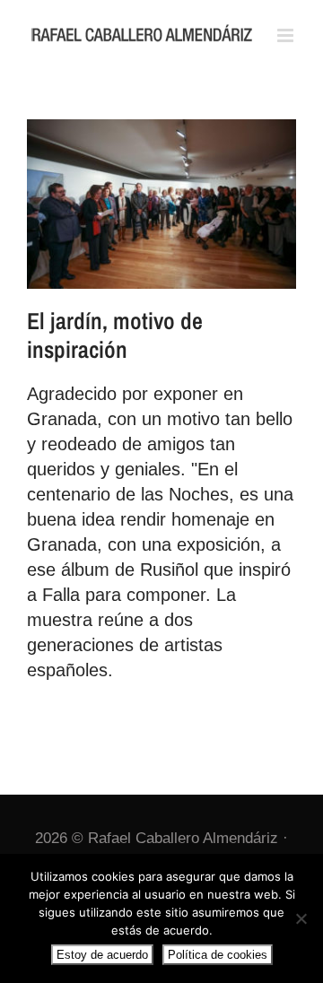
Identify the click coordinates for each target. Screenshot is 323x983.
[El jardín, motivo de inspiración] (161, 204)
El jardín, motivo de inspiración (115, 335)
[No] (301, 918)
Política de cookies (217, 954)
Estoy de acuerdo (102, 954)
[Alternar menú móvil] (286, 35)
